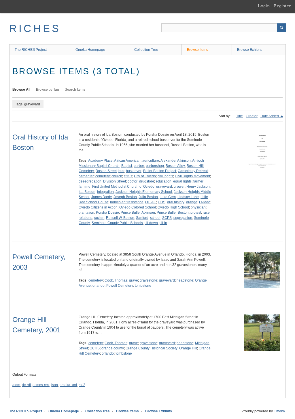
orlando (98, 286)
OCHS (95, 348)
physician (198, 207)
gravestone (148, 280)
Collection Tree (146, 50)
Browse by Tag (47, 89)
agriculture (150, 161)
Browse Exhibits (249, 50)
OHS (161, 202)
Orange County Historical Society (151, 348)
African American (127, 161)
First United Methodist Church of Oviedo (123, 187)
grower (179, 187)
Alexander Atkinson (175, 161)
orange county (112, 348)
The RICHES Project (31, 50)
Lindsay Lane (188, 197)
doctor (132, 181)
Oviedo (204, 202)
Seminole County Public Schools (117, 223)
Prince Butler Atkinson (138, 213)
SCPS (167, 218)
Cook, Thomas (116, 280)
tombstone (143, 286)
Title (239, 116)
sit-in (163, 223)
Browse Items (197, 50)
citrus (128, 176)
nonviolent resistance (126, 202)
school (155, 218)
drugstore (146, 181)
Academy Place (100, 161)
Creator (252, 116)
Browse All (21, 89)
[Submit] (281, 27)
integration (105, 192)
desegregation (90, 181)
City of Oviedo (145, 176)
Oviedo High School (173, 207)
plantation (86, 213)
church (116, 176)
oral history (175, 202)
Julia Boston (148, 197)
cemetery (102, 176)
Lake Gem (168, 197)
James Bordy (101, 197)
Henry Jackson (198, 187)
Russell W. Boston (120, 218)
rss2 (82, 385)
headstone (185, 280)
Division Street (114, 181)
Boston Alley (175, 166)
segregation (182, 218)
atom (16, 385)
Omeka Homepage (90, 50)
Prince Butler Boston (173, 213)
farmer (198, 181)
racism (99, 218)
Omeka (279, 411)
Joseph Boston (125, 197)
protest (195, 213)
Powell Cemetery (119, 286)
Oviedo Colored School (137, 207)
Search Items (75, 89)
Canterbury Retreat (193, 171)
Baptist (126, 166)
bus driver (133, 171)
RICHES (35, 28)
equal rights (182, 181)
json (54, 385)
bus (121, 171)
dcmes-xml (41, 385)
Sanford (142, 218)
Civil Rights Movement (192, 176)
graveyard (164, 187)
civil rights (165, 176)
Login (264, 5)
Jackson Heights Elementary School (144, 192)
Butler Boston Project (159, 171)
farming (84, 187)
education (163, 181)
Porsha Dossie (107, 213)
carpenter (86, 176)
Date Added (270, 116)
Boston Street (106, 171)
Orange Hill (188, 348)
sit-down (151, 223)
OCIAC (150, 202)
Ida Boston (87, 192)
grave (133, 280)
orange (191, 202)
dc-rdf (26, 385)
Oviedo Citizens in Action (98, 207)
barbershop (155, 166)
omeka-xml (68, 385)
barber (139, 166)
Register (282, 5)
